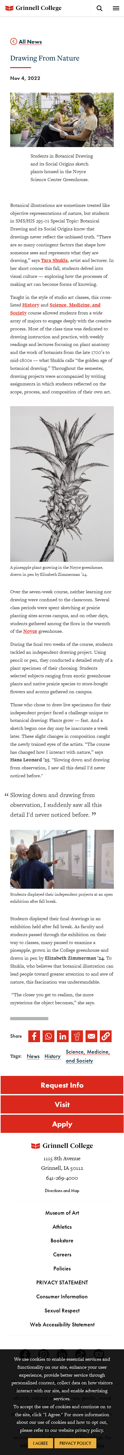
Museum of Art (62, 1212)
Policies (62, 1268)
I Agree (40, 1443)
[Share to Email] (91, 1036)
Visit (62, 1104)
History (30, 304)
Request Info (62, 1085)
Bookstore (62, 1240)
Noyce (30, 631)
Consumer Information (62, 1296)
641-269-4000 (62, 1178)
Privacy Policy (75, 1443)
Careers (62, 1254)
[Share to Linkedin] (63, 1036)
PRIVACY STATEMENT (62, 1282)
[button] (106, 1036)
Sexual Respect (62, 1310)
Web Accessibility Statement (62, 1324)
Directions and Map (62, 1190)
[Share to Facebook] (34, 1036)
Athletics (62, 1226)
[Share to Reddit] (77, 1036)
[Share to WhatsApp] (48, 1036)
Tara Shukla (54, 260)
